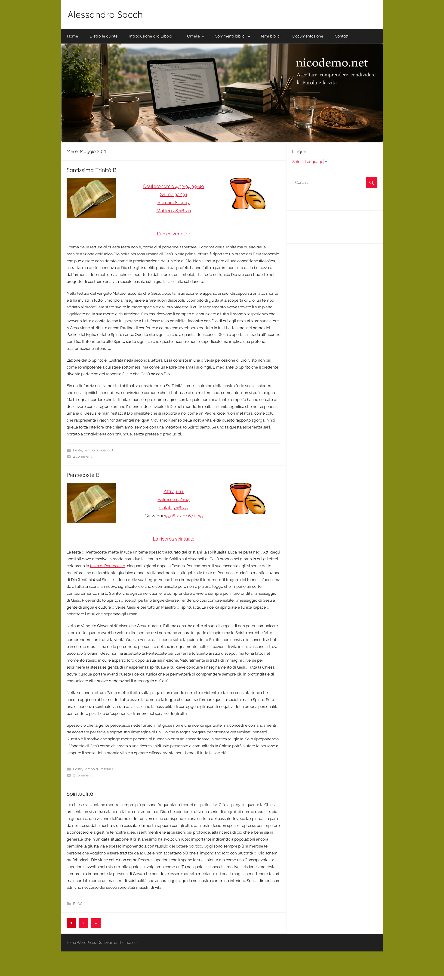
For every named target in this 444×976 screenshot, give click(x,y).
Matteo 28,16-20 (173, 210)
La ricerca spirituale (173, 539)
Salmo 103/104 (173, 499)
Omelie (193, 36)
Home (72, 36)
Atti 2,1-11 (173, 491)
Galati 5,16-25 (173, 507)
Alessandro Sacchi (106, 14)
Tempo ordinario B (98, 450)
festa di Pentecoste (107, 565)
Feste (77, 450)
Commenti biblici (230, 36)
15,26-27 (173, 516)
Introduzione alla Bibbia (150, 36)
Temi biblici (270, 36)
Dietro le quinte (103, 36)
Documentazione (307, 36)
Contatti (342, 36)
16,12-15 (194, 516)
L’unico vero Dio (173, 234)
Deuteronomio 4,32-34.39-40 (173, 186)
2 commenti (82, 456)
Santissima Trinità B (92, 169)
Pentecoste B (83, 474)
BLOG (78, 904)
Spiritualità (80, 793)
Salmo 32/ (173, 194)
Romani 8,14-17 (173, 202)
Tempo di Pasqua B (99, 769)
